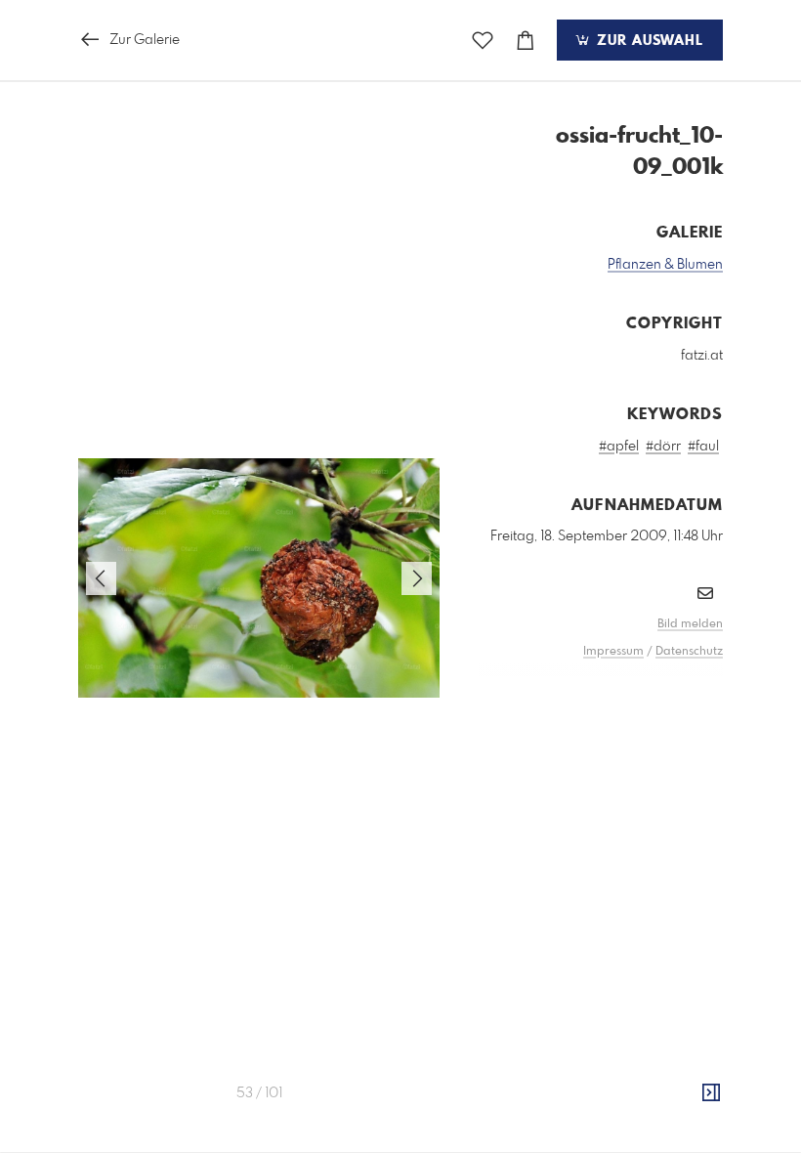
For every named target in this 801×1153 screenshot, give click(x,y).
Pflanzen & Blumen (665, 265)
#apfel (619, 446)
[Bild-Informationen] (711, 1093)
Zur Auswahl (647, 41)
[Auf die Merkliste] (482, 40)
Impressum (613, 652)
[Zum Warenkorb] (525, 40)
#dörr (663, 446)
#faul (703, 446)
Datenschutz (689, 652)
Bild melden (690, 624)
